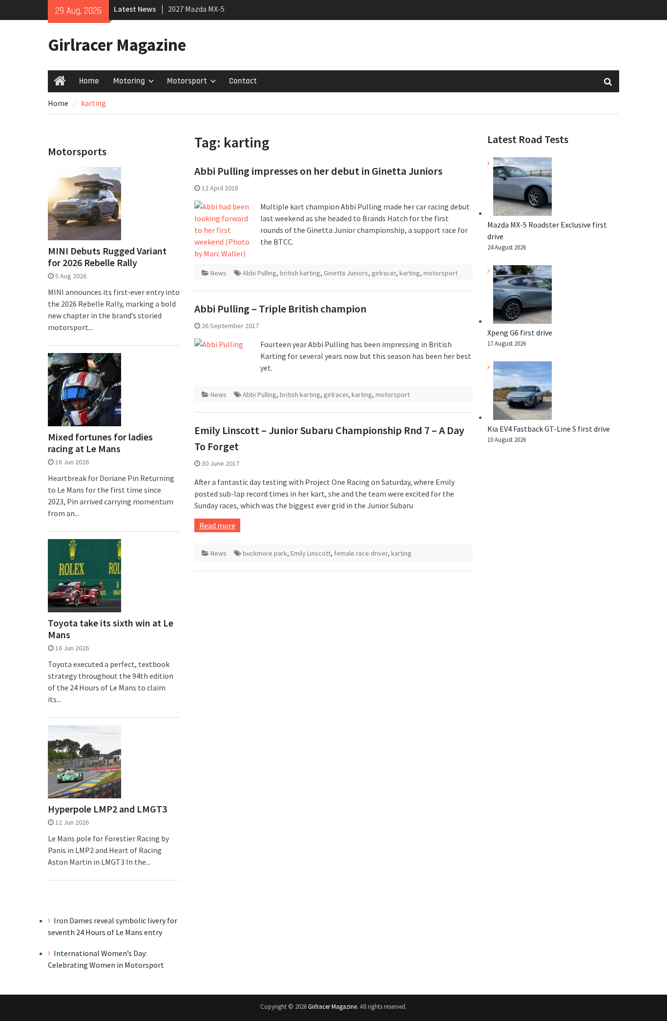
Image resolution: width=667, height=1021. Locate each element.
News (218, 273)
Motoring (129, 81)
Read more (217, 525)
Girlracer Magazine (117, 45)
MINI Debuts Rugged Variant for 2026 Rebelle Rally (107, 257)
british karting (300, 273)
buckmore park (265, 553)
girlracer (384, 273)
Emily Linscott (311, 553)
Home (89, 81)
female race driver (361, 553)
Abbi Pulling (259, 273)
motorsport (440, 273)
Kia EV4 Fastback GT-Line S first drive (548, 429)
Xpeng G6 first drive (519, 332)
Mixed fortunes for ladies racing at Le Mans (100, 443)
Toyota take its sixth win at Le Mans (110, 629)
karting (409, 273)
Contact (243, 81)
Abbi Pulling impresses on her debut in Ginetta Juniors (318, 171)
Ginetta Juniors (346, 273)
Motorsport (187, 81)
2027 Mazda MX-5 (196, 9)
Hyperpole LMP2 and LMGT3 (107, 809)
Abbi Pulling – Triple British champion (280, 308)
